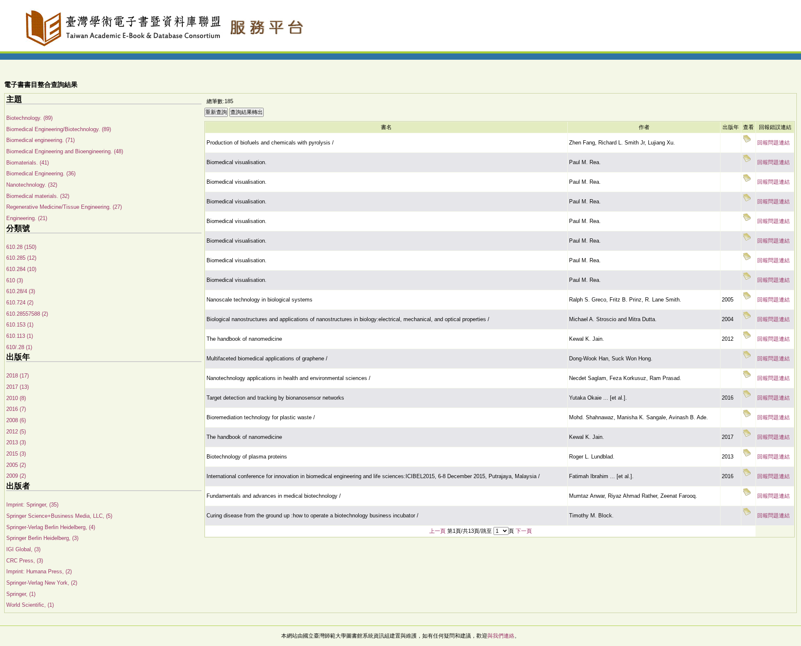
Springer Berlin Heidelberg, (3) (42, 538)
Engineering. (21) (26, 218)
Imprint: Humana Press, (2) (39, 571)
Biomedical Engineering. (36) (41, 173)
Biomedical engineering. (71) (40, 140)
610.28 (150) (21, 247)
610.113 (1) (19, 336)
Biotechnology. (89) (29, 118)
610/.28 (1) (19, 347)
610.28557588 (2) (27, 314)
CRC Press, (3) (24, 560)
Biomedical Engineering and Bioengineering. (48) (64, 151)
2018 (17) (17, 375)
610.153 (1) (19, 325)
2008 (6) (16, 420)
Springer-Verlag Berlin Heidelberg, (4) (50, 527)
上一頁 (437, 531)
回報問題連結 (773, 142)
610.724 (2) (19, 302)
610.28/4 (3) (20, 291)
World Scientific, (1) (30, 605)
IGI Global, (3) (23, 549)
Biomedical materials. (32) (37, 196)
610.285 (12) (21, 258)
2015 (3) (16, 454)
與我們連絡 (500, 636)
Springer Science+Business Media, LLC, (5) (59, 516)
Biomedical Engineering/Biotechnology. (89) (58, 129)
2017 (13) (17, 387)
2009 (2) (16, 476)
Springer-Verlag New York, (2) (41, 583)
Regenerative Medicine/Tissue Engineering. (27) (64, 207)
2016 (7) (16, 409)
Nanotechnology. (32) (31, 185)
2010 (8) (16, 398)
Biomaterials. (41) (27, 163)
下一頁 (524, 531)
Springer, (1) (20, 594)
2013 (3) (16, 442)
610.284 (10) (21, 269)
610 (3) (14, 280)
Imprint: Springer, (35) (32, 505)
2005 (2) (16, 465)
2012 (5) (16, 431)
